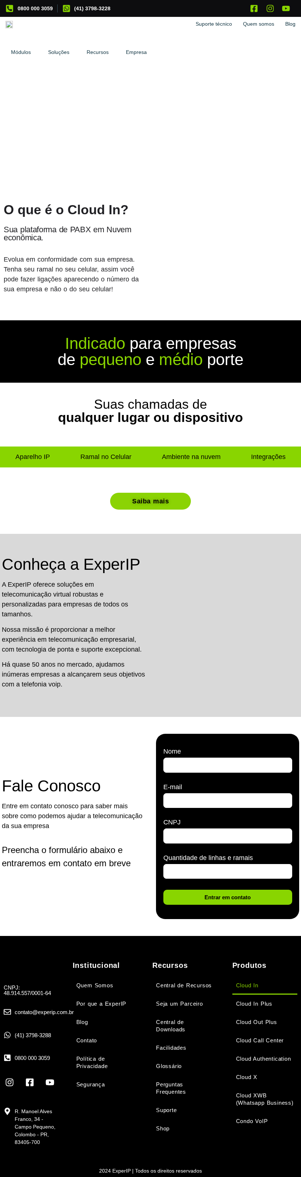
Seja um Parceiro (179, 1004)
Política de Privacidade (92, 1062)
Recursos (98, 52)
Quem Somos (94, 985)
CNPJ (172, 822)
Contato (86, 1040)
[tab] (32, 457)
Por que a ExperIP (101, 1004)
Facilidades (171, 1048)
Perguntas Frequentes (171, 1088)
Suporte (166, 1110)
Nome (172, 751)
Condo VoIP (252, 1121)
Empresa (136, 52)
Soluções (58, 52)
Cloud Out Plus (256, 1022)
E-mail (172, 787)
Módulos (21, 52)
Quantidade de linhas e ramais (208, 857)
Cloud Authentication (263, 1059)
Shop (163, 1128)
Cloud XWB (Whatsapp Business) (265, 1099)
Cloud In (247, 985)
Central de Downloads (170, 1025)
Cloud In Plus (254, 1004)
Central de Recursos (184, 985)
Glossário (169, 1066)
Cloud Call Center (260, 1040)
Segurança (90, 1084)
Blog (82, 1022)
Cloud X (247, 1077)
